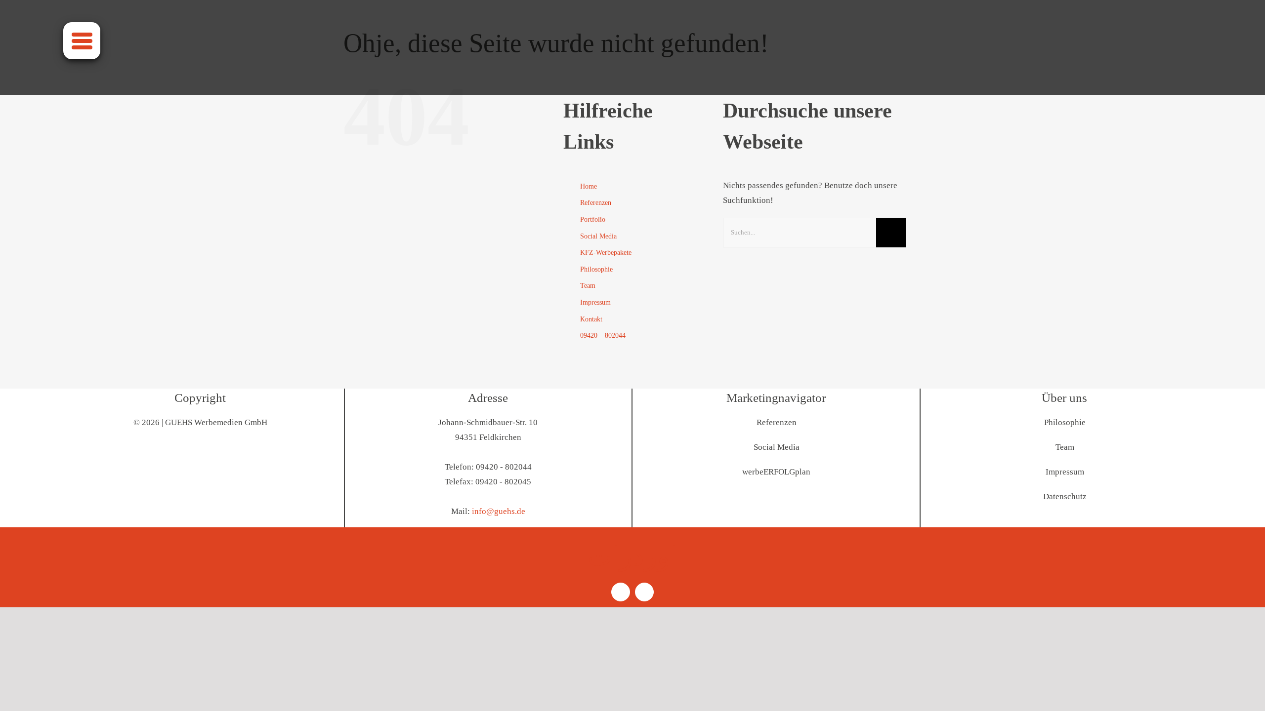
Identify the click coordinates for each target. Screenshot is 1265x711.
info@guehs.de (498, 511)
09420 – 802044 (603, 335)
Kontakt (591, 319)
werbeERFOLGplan (776, 471)
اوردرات (632, 556)
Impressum (595, 302)
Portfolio (592, 219)
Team (587, 285)
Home (588, 186)
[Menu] (81, 40)
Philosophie (596, 269)
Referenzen (595, 202)
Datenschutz (1065, 496)
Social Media (598, 236)
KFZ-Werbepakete (606, 252)
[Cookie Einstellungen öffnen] (22, 698)
